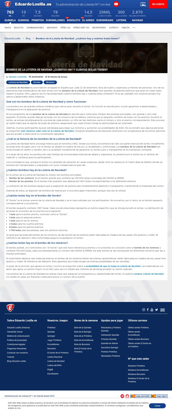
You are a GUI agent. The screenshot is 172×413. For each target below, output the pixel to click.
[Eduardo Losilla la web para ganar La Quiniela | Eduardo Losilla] (116, 4)
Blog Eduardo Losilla (16, 361)
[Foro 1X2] (162, 310)
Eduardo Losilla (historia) (18, 327)
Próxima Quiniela (109, 339)
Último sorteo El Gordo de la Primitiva (139, 345)
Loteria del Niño (54, 365)
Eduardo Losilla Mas (18, 77)
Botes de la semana (86, 320)
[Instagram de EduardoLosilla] (144, 310)
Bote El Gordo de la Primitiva (83, 350)
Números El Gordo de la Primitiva (138, 380)
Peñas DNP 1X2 (81, 27)
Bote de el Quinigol (82, 332)
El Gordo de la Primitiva (58, 353)
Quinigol (51, 336)
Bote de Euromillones (83, 340)
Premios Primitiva (109, 352)
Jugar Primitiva (54, 340)
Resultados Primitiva (110, 356)
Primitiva (51, 327)
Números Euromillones (138, 370)
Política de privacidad (17, 340)
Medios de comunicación (18, 336)
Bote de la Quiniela (82, 327)
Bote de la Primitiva (83, 336)
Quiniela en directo (109, 343)
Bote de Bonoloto (82, 344)
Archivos (52, 27)
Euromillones (53, 344)
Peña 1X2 (65, 27)
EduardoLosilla (12, 38)
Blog (28, 38)
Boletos (19, 27)
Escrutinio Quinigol (109, 347)
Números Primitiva (136, 366)
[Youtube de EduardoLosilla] (152, 310)
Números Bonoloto (136, 374)
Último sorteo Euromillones (134, 333)
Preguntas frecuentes (16, 348)
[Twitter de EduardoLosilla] (157, 310)
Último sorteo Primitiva (138, 327)
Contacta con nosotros (17, 353)
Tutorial (10, 357)
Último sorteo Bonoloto (138, 339)
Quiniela (51, 332)
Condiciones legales (16, 344)
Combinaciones (35, 27)
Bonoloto (51, 348)
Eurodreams (52, 374)
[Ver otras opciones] (134, 27)
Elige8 (50, 369)
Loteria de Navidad (55, 361)
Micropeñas (99, 27)
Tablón (125, 27)
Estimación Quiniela (110, 335)
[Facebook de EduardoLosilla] (148, 310)
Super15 (113, 27)
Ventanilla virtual (15, 332)
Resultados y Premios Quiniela (111, 329)
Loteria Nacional (54, 357)
